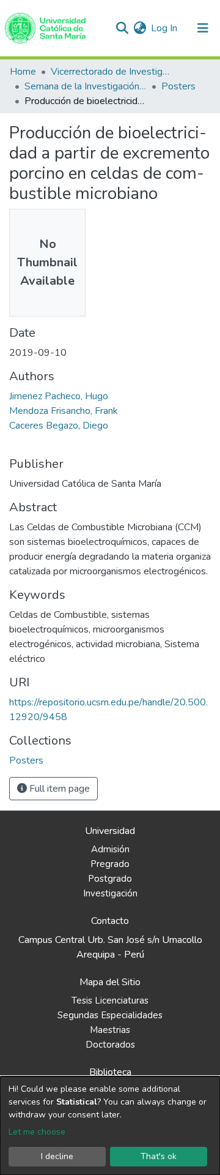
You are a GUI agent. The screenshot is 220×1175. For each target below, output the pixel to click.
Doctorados (110, 1044)
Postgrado (110, 879)
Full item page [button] (58, 788)
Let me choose (37, 1132)
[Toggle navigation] (203, 28)
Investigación (110, 893)
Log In (164, 28)
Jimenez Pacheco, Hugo (58, 396)
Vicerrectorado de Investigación (112, 71)
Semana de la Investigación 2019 (85, 86)
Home (23, 71)
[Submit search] (122, 28)
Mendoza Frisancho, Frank (63, 411)
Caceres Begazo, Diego (58, 425)
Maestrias (110, 1030)
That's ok (159, 1156)
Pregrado (110, 864)
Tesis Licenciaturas (110, 1000)
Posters (178, 86)
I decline (57, 1156)
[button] (139, 28)
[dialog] (110, 1125)
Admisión (110, 849)
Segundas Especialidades (110, 1015)
